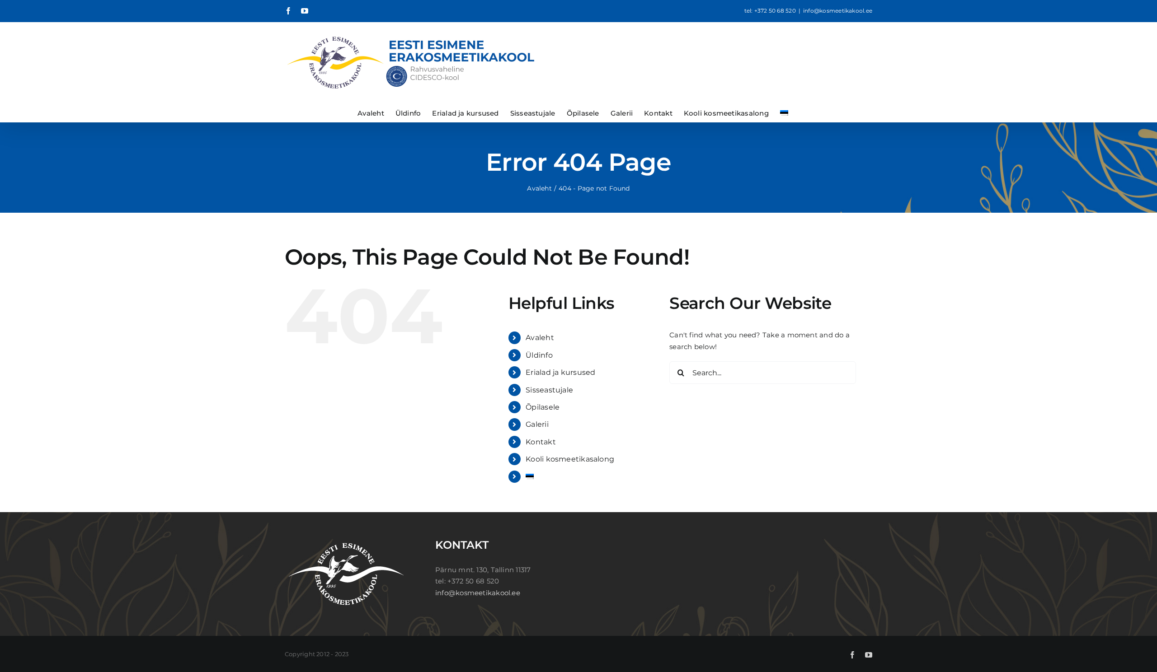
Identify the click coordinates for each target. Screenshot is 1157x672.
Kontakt (541, 442)
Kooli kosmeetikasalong (570, 459)
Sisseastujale (549, 390)
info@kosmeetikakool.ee (837, 10)
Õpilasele (543, 407)
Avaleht (540, 337)
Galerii (537, 424)
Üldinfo (539, 355)
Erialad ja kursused (560, 372)
